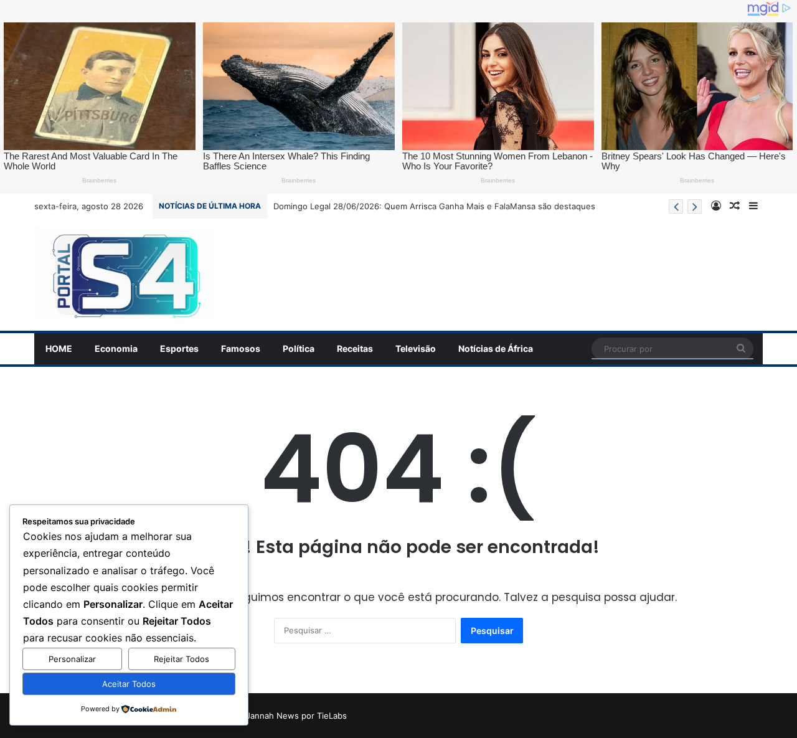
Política (298, 348)
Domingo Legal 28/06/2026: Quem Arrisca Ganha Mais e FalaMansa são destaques (434, 206)
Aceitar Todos (129, 684)
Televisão (415, 348)
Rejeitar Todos (181, 659)
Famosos (240, 348)
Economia (116, 348)
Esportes (179, 348)
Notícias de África (495, 348)
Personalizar (72, 659)
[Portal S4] (123, 274)
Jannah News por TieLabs (296, 716)
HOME (58, 348)
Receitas (355, 348)
